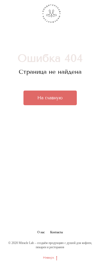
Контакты (56, 232)
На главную (50, 97)
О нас (41, 232)
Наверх (48, 257)
